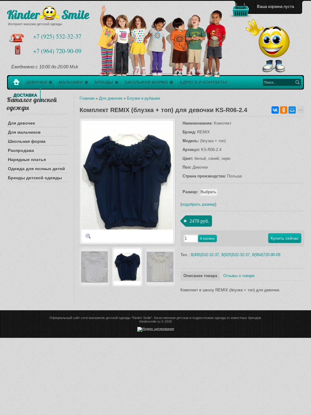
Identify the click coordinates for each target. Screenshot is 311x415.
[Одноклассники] (283, 110)
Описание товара (200, 275)
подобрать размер (198, 204)
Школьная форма (27, 141)
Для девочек (21, 123)
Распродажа (21, 150)
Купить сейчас (285, 238)
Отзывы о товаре (239, 275)
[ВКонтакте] (275, 110)
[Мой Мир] (292, 110)
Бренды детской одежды (35, 177)
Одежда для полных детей (36, 168)
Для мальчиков (24, 132)
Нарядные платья (27, 159)
